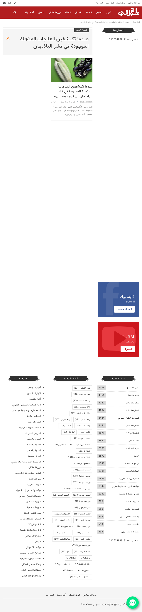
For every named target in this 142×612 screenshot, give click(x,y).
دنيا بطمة (83, 526)
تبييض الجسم (81, 482)
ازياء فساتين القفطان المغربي (125, 486)
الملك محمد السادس (78, 457)
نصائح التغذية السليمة (30, 553)
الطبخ (99, 12)
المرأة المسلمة (34, 456)
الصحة (89, 12)
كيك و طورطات (132, 463)
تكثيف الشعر (82, 514)
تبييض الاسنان (81, 470)
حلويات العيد (133, 524)
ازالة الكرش (62, 419)
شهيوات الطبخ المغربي (128, 418)
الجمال (78, 12)
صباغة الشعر (62, 539)
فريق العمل (121, 3)
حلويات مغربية (132, 440)
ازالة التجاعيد (82, 407)
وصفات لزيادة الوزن (130, 532)
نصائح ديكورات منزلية (30, 559)
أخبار (108, 12)
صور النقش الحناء (32, 513)
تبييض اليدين (81, 495)
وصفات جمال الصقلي (31, 564)
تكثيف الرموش (81, 507)
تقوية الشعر (82, 501)
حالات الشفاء (62, 520)
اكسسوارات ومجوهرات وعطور (27, 410)
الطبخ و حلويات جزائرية (30, 428)
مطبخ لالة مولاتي (33, 536)
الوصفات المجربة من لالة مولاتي (26, 462)
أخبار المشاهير (132, 448)
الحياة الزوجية (34, 422)
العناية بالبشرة (132, 410)
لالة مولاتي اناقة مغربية (129, 478)
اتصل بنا (99, 3)
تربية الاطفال (54, 12)
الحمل (41, 12)
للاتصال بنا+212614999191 (124, 39)
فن (65, 551)
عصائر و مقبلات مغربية (129, 494)
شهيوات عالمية (132, 501)
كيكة (71, 558)
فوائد (85, 558)
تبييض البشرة (81, 476)
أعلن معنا (110, 3)
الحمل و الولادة (34, 416)
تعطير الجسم (61, 495)
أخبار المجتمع (133, 387)
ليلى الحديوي (62, 564)
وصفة (68, 570)
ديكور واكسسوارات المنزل (28, 490)
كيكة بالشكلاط (82, 564)
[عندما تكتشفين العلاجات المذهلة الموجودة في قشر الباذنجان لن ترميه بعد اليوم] (71, 70)
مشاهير (84, 570)
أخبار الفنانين (82, 388)
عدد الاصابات (82, 551)
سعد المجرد (64, 526)
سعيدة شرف (63, 532)
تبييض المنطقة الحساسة (77, 488)
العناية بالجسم (132, 471)
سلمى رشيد (82, 539)
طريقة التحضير (81, 545)
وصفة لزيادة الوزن (80, 577)
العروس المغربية (33, 433)
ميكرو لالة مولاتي (132, 403)
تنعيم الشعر (82, 520)
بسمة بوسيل (82, 463)
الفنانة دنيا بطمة (81, 438)
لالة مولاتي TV (132, 433)
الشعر (85, 432)
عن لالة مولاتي (134, 3)
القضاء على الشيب (80, 444)
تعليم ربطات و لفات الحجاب (28, 473)
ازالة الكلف (83, 425)
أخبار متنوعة (133, 395)
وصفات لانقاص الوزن (129, 516)
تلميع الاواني (62, 514)
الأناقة (68, 12)
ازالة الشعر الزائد (80, 413)
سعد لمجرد (83, 532)
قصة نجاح (29, 12)
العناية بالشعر (132, 425)
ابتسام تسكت (81, 400)
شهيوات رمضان (132, 509)
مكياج (38, 542)
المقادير (60, 444)
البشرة (65, 425)
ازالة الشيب (82, 419)
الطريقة (69, 432)
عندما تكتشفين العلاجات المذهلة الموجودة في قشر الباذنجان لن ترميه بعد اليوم (73, 91)
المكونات (84, 451)
